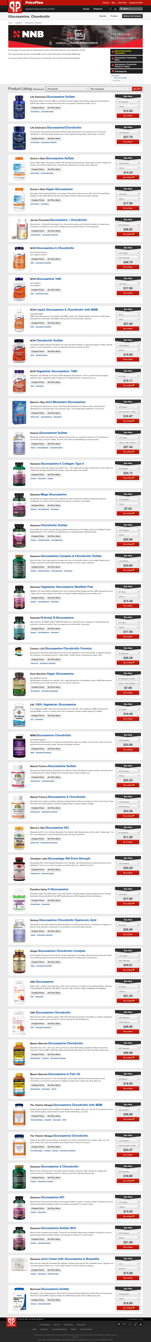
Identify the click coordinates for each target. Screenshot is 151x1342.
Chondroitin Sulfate (120, 78)
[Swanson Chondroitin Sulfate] (19, 534)
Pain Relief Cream (53, 1274)
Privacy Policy (68, 1325)
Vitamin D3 (45, 1058)
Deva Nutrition (35, 691)
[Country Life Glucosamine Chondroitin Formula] (19, 657)
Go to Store (19, 116)
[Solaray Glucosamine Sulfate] (19, 441)
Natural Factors (35, 781)
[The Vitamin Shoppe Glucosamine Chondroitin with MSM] (19, 1116)
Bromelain (47, 1151)
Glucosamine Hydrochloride (49, 691)
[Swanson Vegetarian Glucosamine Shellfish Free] (19, 596)
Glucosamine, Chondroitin (49, 142)
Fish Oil (54, 1089)
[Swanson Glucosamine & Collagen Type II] (19, 473)
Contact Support (44, 1325)
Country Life (34, 663)
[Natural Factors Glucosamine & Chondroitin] (19, 807)
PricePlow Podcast (86, 1329)
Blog (113, 2)
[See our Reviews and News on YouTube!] (140, 1324)
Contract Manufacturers (59, 1329)
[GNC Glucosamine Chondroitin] (19, 1021)
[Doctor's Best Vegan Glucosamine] (19, 198)
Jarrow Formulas (36, 235)
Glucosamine (45, 204)
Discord (73, 1329)
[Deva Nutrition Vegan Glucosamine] (19, 682)
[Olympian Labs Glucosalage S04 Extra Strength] (19, 868)
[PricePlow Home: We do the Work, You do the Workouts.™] (15, 7)
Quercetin (55, 1151)
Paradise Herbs (35, 904)
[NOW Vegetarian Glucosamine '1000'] (19, 380)
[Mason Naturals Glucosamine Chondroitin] (19, 1053)
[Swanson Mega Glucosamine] (19, 503)
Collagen (50, 478)
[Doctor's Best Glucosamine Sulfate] (19, 167)
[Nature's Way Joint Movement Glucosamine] (19, 412)
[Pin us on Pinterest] (124, 1324)
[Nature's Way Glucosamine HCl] (19, 836)
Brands (86, 9)
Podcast (106, 2)
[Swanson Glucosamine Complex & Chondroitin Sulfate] (19, 567)
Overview (102, 16)
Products (114, 16)
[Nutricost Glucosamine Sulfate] (19, 1297)
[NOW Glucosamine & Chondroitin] (19, 256)
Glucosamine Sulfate (47, 111)
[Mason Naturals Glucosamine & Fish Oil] (19, 1084)
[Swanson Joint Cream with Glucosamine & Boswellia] (19, 1268)
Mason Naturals (35, 1058)
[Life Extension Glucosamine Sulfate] (19, 105)
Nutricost (33, 1304)
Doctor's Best (35, 173)
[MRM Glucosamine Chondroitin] (19, 744)
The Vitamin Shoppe (36, 1120)
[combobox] (67, 89)
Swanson (33, 478)
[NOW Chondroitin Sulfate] (19, 349)
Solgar (33, 966)
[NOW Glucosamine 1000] (19, 287)
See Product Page (19, 111)
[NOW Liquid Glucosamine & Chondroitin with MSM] (19, 320)
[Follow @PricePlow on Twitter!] (119, 1324)
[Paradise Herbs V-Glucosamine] (19, 898)
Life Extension (35, 111)
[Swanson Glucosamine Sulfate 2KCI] (19, 1238)
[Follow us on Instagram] (130, 1324)
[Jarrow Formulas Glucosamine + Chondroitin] (19, 228)
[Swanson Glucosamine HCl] (19, 1206)
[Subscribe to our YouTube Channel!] (115, 9)
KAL (32, 719)
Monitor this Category (132, 16)
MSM (64, 1120)
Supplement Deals (136, 2)
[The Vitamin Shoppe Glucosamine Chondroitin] (19, 1145)
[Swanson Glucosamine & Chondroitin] (19, 1176)
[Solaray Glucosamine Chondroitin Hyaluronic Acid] (19, 930)
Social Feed (122, 2)
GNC (32, 996)
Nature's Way (35, 417)
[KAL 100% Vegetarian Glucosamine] (19, 714)
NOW (32, 263)
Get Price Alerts (54, 107)
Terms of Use (81, 1325)
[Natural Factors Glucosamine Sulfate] (19, 775)
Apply (137, 89)
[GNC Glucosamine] (19, 989)
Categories (97, 8)
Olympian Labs (35, 873)
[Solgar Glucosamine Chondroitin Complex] (19, 959)
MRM (32, 752)
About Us (57, 1325)
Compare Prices (37, 107)
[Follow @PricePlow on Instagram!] (110, 9)
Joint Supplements (46, 417)
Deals (34, 1329)
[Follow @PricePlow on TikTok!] (135, 1324)
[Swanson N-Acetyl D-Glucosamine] (19, 626)
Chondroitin (115, 75)
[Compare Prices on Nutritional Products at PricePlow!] (11, 1321)
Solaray (33, 448)
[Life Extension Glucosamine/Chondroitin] (20, 136)
